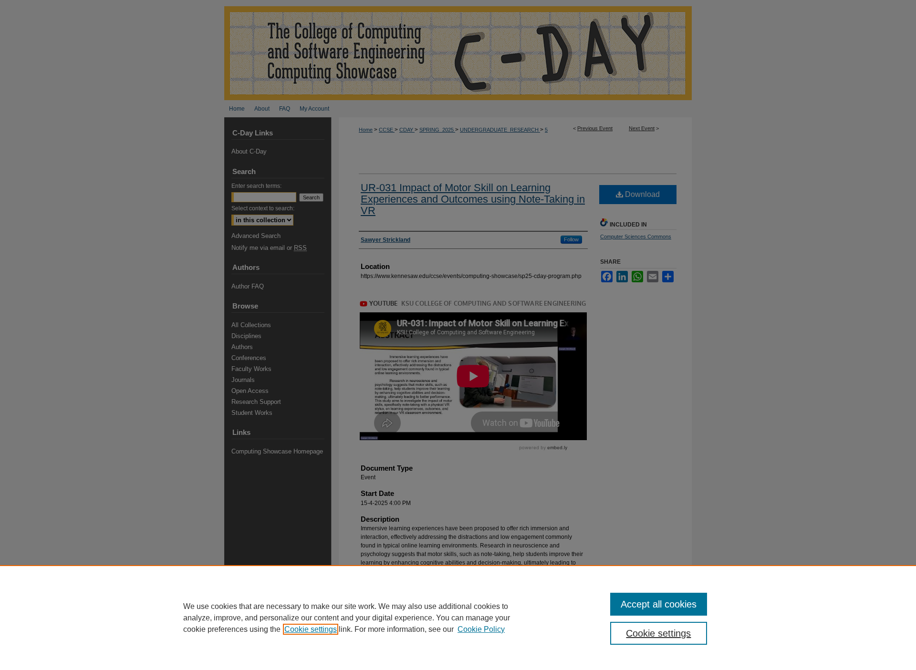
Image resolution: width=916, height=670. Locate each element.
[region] (458, 617)
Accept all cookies (659, 604)
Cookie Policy (481, 629)
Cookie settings (310, 629)
